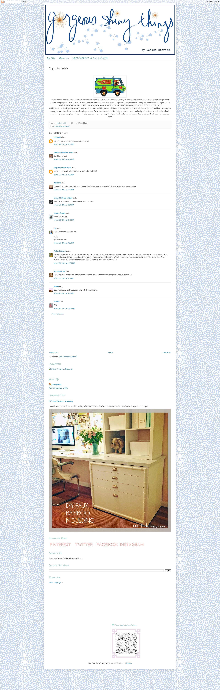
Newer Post (53, 352)
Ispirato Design (59, 213)
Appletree (57, 183)
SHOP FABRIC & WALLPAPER (90, 58)
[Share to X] (82, 123)
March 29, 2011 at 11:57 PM (64, 263)
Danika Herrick (56, 385)
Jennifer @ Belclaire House (64, 153)
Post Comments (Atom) (68, 357)
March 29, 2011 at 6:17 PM (64, 190)
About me (64, 58)
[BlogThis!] (79, 123)
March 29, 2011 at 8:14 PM (64, 205)
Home (110, 352)
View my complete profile (58, 388)
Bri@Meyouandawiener (62, 168)
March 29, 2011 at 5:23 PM (64, 160)
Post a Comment (58, 314)
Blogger (129, 663)
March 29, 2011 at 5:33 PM (64, 175)
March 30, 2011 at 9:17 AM (64, 278)
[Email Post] (71, 123)
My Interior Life (59, 271)
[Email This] (77, 123)
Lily (55, 228)
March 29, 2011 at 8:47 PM (64, 220)
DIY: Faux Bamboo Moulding (61, 401)
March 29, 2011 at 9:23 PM (64, 243)
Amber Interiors (60, 251)
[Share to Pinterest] (86, 123)
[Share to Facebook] (84, 123)
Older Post (167, 352)
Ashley (56, 286)
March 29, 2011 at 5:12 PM (64, 144)
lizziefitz (56, 302)
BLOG (51, 58)
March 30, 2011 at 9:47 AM (64, 293)
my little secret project (62, 126)
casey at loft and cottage (63, 198)
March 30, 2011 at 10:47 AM (64, 309)
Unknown (57, 138)
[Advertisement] (110, 333)
